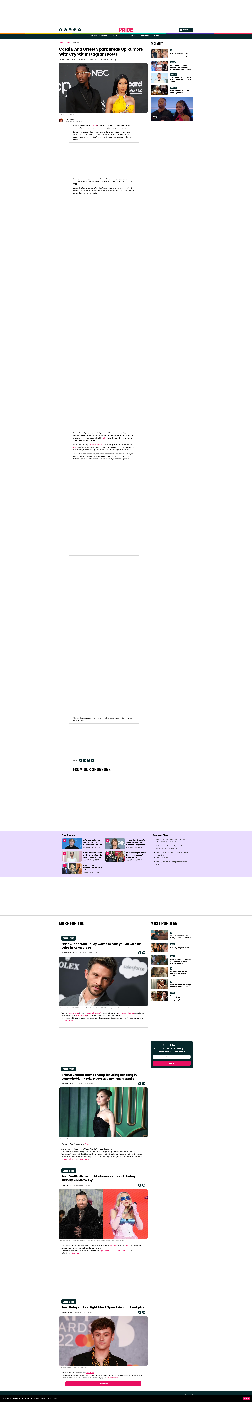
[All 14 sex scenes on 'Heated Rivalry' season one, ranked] (159, 935)
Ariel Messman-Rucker (70, 952)
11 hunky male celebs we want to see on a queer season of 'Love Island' (179, 55)
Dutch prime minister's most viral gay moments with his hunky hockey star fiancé (180, 68)
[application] (172, 109)
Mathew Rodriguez (69, 1083)
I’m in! (171, 1063)
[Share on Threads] (88, 760)
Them (87, 1144)
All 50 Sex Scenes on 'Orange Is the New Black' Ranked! (180, 986)
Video (156, 36)
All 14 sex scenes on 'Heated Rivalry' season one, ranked (180, 937)
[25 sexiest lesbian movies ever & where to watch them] (159, 947)
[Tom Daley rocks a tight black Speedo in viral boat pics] (103, 1341)
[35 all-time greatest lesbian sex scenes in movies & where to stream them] (159, 959)
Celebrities (75, 43)
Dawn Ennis (67, 1185)
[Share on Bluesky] (92, 760)
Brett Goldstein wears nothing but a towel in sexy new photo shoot (92, 855)
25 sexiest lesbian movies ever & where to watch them (179, 949)
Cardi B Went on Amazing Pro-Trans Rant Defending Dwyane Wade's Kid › (170, 847)
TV (171, 50)
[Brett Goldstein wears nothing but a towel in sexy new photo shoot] (72, 856)
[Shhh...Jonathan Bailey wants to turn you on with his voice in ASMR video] (103, 981)
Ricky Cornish (67, 1312)
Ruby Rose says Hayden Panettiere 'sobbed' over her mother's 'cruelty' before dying (136, 856)
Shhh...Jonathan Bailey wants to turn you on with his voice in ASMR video (101, 946)
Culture (116, 36)
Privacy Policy (39, 1398)
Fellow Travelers (80, 1016)
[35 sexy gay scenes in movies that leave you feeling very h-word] (159, 996)
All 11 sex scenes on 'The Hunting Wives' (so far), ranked (179, 973)
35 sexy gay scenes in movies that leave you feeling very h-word (178, 998)
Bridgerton (130, 1013)
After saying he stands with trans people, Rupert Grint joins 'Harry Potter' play (93, 843)
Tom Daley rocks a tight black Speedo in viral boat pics (102, 1307)
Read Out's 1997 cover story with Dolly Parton (180, 92)
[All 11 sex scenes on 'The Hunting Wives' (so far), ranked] (159, 972)
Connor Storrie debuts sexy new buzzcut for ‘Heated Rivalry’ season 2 (136, 843)
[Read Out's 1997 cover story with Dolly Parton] (159, 90)
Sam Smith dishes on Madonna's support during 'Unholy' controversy (98, 1178)
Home (61, 43)
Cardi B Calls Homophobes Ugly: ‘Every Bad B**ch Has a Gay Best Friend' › (171, 840)
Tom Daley (90, 1373)
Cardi (103, 438)
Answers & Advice (99, 36)
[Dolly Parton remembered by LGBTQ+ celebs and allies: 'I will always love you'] (72, 869)
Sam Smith (114, 1245)
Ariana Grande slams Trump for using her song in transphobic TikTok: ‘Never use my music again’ (99, 1077)
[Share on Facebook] (80, 760)
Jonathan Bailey (73, 1013)
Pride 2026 (145, 36)
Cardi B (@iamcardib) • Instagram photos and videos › (171, 863)
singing (75, 447)
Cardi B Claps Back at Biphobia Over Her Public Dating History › (172, 854)
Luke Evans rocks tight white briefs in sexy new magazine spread (180, 79)
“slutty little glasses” (94, 1013)
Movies (172, 944)
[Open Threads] (70, 29)
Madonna (127, 1245)
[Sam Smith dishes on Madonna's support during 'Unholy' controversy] (103, 1214)
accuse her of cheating (96, 445)
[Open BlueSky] (65, 29)
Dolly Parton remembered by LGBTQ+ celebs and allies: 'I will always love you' (93, 868)
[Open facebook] (60, 29)
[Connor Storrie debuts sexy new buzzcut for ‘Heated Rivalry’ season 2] (115, 843)
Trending (131, 36)
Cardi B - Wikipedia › (162, 858)
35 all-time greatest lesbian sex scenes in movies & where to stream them (180, 961)
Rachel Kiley (70, 119)
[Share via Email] (84, 760)
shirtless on (122, 1013)
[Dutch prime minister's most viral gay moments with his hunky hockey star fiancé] (159, 65)
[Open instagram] (74, 29)
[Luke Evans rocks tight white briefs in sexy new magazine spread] (159, 78)
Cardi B (94, 125)
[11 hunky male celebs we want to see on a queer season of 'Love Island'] (159, 53)
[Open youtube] (79, 29)
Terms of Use (52, 1398)
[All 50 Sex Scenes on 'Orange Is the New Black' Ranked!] (159, 984)
